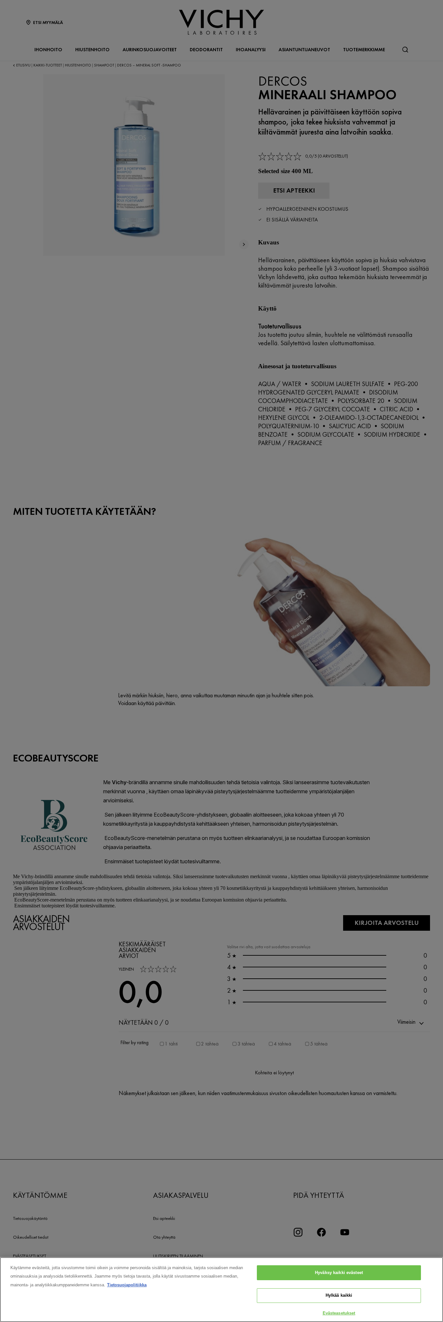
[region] (221, 1289)
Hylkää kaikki (339, 1295)
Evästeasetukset (339, 1313)
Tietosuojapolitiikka (127, 1284)
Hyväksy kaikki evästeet (339, 1272)
